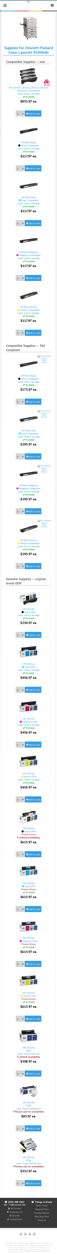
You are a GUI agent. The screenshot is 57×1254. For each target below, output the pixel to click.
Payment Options (42, 1213)
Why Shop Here (42, 1216)
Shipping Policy (42, 1209)
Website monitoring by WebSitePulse (38, 1251)
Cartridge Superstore (29, 1243)
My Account (16, 1208)
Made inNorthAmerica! (44, 360)
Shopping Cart (16, 1212)
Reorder (16, 1215)
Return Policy (42, 1205)
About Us (42, 1220)
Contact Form (16, 1219)
